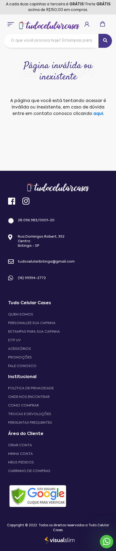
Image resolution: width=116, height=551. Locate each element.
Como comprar (23, 405)
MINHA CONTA (20, 454)
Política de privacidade (31, 388)
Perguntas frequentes (30, 423)
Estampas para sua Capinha (34, 332)
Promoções (20, 357)
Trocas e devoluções (29, 414)
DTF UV (14, 340)
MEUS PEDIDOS (21, 462)
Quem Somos (20, 314)
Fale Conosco (22, 366)
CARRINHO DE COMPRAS (29, 471)
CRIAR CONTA (20, 445)
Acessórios (19, 349)
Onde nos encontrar (29, 397)
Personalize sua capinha (32, 323)
